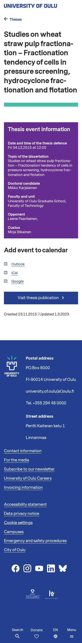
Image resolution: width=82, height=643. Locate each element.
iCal (14, 273)
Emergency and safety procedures (35, 541)
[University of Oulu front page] (40, 4)
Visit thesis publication (39, 298)
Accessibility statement (25, 504)
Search (17, 630)
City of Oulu (15, 550)
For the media (16, 460)
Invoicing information (23, 487)
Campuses (14, 532)
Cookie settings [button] (18, 523)
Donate (37, 630)
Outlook (18, 264)
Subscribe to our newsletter (29, 469)
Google (17, 281)
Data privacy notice (21, 513)
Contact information (23, 451)
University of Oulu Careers (28, 478)
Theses (16, 19)
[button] (71, 633)
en (59, 635)
